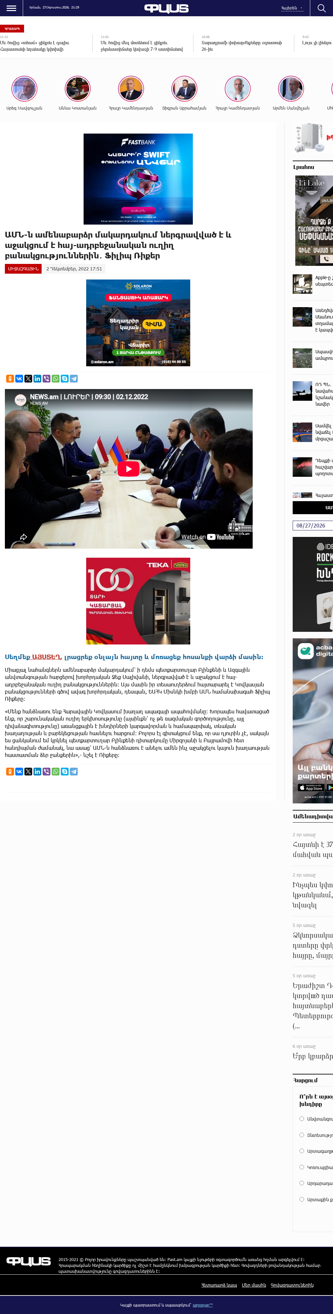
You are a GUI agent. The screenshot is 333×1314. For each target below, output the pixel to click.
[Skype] (65, 379)
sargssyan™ (203, 1305)
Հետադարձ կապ (219, 1285)
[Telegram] (74, 379)
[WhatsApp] (56, 379)
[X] (28, 379)
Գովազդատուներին (292, 1285)
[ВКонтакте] (19, 379)
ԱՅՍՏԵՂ (45, 656)
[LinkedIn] (37, 379)
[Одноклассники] (10, 379)
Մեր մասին (254, 1285)
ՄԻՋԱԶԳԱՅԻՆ (23, 268)
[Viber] (46, 379)
